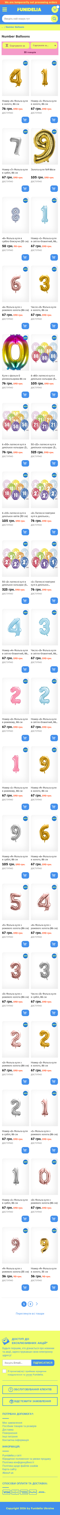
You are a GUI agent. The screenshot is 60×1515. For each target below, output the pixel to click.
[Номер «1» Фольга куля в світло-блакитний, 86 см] (44, 215)
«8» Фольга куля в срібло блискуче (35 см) (15, 240)
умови (29, 1374)
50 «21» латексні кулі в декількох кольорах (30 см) (44, 446)
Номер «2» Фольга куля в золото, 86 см (43, 1064)
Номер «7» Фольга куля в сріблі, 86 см (15, 171)
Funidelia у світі (11, 1455)
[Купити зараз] (25, 120)
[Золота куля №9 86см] (44, 146)
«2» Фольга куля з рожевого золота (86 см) (15, 1064)
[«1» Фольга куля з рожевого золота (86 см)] (44, 1108)
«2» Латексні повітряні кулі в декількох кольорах (43, 514)
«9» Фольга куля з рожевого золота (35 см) (15, 1270)
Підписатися (42, 1362)
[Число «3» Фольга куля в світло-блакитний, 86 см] (44, 627)
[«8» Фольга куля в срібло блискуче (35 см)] (15, 215)
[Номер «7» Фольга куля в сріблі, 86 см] (15, 146)
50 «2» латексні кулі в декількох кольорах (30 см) (15, 583)
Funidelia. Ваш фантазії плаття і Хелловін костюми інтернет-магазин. (29, 9)
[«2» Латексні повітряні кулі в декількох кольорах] (44, 490)
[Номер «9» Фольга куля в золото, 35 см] (44, 1245)
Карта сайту (9, 1469)
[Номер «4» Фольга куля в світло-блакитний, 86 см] (15, 627)
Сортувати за (17, 45)
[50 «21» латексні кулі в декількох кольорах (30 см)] (44, 421)
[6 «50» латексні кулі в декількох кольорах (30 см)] (15, 421)
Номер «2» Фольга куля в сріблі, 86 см (15, 1133)
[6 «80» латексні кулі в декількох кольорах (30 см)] (44, 352)
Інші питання (10, 1436)
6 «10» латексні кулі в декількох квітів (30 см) (15, 514)
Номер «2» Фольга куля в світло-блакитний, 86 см (43, 721)
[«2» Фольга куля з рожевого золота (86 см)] (15, 1039)
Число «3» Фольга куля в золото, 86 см (43, 308)
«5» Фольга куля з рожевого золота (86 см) (15, 926)
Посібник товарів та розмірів (19, 1426)
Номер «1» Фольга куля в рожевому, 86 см (15, 789)
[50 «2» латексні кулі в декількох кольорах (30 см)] (15, 558)
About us (7, 1472)
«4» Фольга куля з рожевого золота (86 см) (44, 926)
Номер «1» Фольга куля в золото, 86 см (43, 102)
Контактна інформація (15, 1440)
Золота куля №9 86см (43, 169)
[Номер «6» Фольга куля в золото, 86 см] (44, 833)
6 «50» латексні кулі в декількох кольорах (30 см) (15, 446)
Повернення (9, 1433)
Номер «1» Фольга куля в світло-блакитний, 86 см (43, 240)
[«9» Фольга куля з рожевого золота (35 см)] (15, 1245)
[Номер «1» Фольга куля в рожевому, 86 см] (15, 764)
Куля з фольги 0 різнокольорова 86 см (14, 377)
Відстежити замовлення (32, 1401)
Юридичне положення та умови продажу (26, 1458)
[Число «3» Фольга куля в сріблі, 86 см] (44, 970)
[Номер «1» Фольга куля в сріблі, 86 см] (15, 1176)
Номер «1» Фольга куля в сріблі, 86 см (15, 1201)
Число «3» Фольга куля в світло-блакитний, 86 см (43, 652)
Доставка (7, 1429)
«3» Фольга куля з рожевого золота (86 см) (15, 995)
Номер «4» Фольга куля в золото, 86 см (15, 102)
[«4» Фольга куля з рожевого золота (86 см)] (44, 902)
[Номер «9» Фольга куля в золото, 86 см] (44, 764)
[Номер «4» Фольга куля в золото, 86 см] (15, 77)
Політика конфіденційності (18, 1462)
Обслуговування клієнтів (32, 1389)
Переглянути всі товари (30, 1313)
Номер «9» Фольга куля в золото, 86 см (43, 789)
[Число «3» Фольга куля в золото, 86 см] (44, 284)
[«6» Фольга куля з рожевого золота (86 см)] (15, 284)
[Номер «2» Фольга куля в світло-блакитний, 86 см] (44, 696)
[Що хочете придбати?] (4, 9)
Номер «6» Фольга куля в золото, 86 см (43, 858)
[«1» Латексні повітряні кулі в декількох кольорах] (44, 558)
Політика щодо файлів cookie (20, 1465)
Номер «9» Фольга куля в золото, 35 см (43, 1270)
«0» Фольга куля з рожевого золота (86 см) (44, 1201)
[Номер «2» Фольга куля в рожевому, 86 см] (15, 696)
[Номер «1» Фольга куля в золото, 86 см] (44, 77)
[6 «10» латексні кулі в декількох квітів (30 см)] (15, 490)
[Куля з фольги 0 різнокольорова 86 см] (15, 352)
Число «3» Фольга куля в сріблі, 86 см (43, 995)
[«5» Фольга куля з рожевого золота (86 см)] (15, 902)
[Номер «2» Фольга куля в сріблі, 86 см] (15, 1108)
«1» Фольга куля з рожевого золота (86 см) (44, 1133)
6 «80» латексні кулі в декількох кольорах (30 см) (44, 377)
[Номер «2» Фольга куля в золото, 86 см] (44, 1039)
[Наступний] (36, 1304)
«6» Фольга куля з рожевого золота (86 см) (15, 308)
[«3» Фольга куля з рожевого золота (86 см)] (15, 970)
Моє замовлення (12, 1422)
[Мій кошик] (55, 9)
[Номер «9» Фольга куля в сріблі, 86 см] (15, 833)
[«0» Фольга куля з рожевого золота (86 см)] (44, 1176)
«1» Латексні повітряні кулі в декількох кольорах (43, 583)
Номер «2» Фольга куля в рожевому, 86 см (15, 721)
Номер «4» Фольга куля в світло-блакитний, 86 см (15, 652)
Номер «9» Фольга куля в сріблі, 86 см (15, 858)
